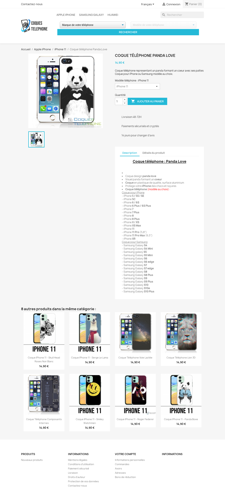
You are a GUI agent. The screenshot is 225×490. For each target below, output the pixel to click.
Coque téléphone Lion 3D (181, 357)
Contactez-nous (31, 4)
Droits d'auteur (76, 477)
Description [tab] (129, 153)
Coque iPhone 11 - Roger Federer (135, 419)
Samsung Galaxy (91, 15)
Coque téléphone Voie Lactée (135, 357)
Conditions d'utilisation (81, 464)
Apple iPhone (65, 15)
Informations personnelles (130, 459)
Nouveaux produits (32, 459)
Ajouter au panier (147, 101)
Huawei (113, 15)
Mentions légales (77, 459)
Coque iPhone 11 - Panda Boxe (181, 419)
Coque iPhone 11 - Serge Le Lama (89, 357)
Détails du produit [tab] (153, 153)
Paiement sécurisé (78, 468)
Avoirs (118, 468)
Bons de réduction (125, 477)
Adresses (120, 472)
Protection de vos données (83, 481)
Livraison (73, 472)
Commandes (122, 464)
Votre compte (125, 454)
